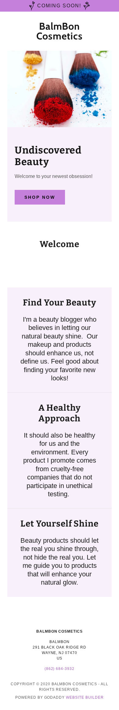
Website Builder (85, 697)
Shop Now (39, 197)
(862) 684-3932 (60, 669)
